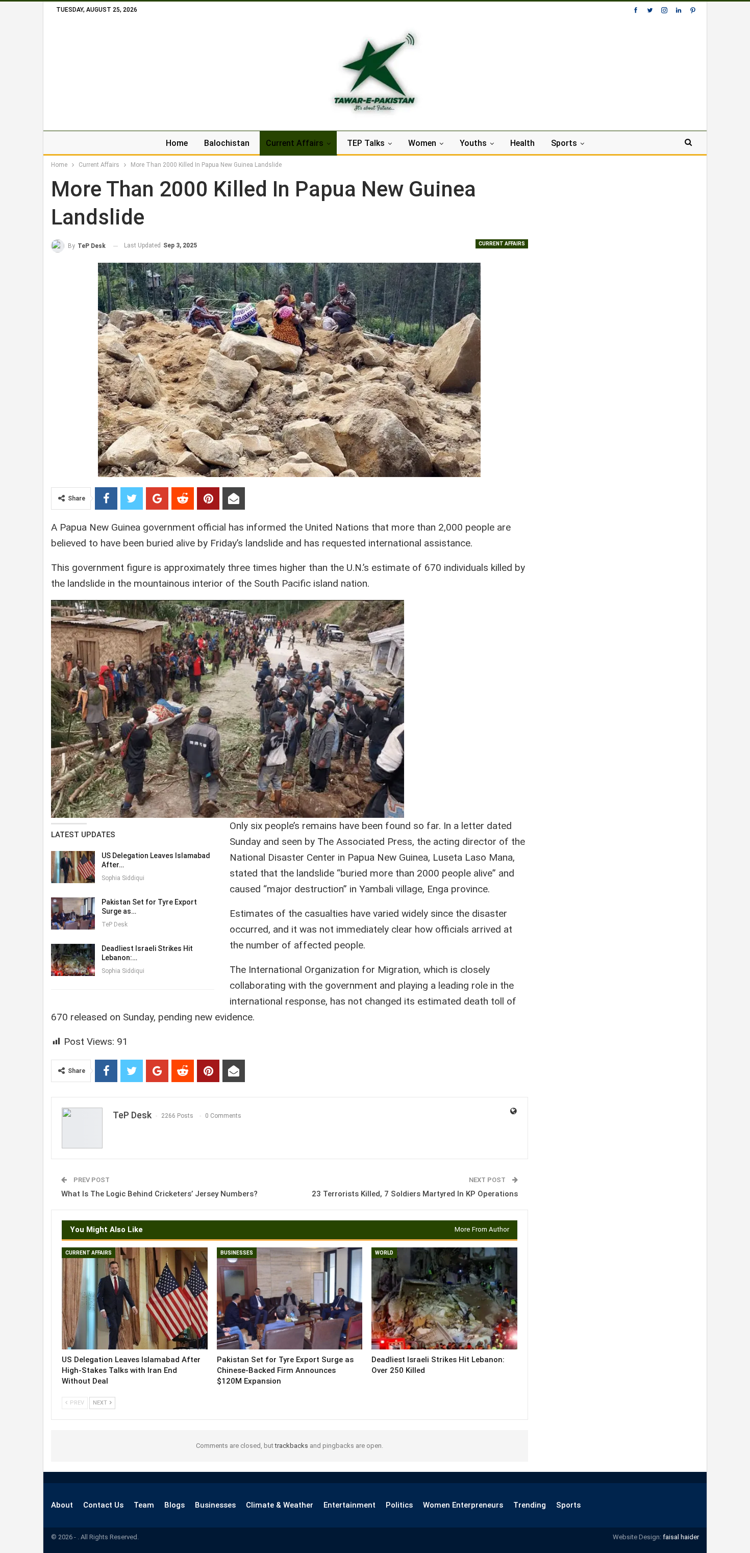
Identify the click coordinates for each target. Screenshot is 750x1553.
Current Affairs (294, 143)
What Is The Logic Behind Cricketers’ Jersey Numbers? (159, 1193)
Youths (473, 143)
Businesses (236, 1253)
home (177, 143)
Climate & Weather (279, 1505)
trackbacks (291, 1445)
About (62, 1505)
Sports (564, 143)
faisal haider (681, 1537)
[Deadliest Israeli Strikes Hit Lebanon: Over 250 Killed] (73, 960)
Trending (529, 1505)
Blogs (174, 1505)
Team (144, 1505)
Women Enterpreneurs (463, 1505)
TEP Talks (366, 143)
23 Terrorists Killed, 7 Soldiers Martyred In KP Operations (415, 1193)
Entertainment (349, 1505)
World (384, 1253)
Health (522, 143)
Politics (399, 1505)
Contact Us (103, 1505)
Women (422, 143)
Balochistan (226, 143)
